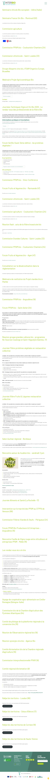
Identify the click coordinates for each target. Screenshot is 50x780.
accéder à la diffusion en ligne (29, 174)
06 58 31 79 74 (28, 489)
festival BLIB (28, 458)
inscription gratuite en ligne (9, 390)
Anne (6, 128)
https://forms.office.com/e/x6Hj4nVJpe (20, 293)
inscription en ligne (12, 584)
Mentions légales (29, 770)
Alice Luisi (15, 35)
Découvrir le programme (7, 706)
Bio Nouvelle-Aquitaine (24, 132)
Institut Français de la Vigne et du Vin (20, 131)
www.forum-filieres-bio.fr (16, 331)
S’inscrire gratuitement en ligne (8, 485)
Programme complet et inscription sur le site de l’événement (13, 166)
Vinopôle (29, 132)
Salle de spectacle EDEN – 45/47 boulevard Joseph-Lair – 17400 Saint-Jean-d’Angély (19, 171)
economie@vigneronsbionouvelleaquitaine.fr (15, 589)
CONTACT (17, 764)
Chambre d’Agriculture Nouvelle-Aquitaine (34, 131)
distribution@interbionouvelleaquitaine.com (40, 447)
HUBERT (8, 128)
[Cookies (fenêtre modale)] (48, 778)
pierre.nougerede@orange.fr (22, 492)
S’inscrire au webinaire (6, 96)
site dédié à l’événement (12, 193)
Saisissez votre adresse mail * (42, 759)
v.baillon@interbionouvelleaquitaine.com (15, 101)
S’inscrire (4, 126)
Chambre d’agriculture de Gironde (37, 132)
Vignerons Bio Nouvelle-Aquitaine (14, 132)
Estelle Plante (9, 233)
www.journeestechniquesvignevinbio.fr (8, 123)
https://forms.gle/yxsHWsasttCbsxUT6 (35, 692)
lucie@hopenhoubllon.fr (23, 491)
